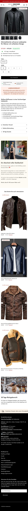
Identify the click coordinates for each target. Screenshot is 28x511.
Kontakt (2, 456)
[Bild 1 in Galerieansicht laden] (14, 21)
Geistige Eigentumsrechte (6, 473)
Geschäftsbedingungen (6, 467)
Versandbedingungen (5, 460)
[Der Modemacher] (14, 4)
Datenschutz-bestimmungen (7, 465)
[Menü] (1, 4)
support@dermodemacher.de (15, 434)
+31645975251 (9, 432)
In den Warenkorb (14, 77)
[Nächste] (26, 213)
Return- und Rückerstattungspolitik (8, 462)
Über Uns (3, 458)
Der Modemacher (7, 506)
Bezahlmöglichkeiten (5, 471)
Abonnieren (5, 495)
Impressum (3, 469)
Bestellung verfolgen (5, 454)
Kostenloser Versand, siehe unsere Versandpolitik (12, 411)
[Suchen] (4, 4)
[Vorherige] (2, 213)
